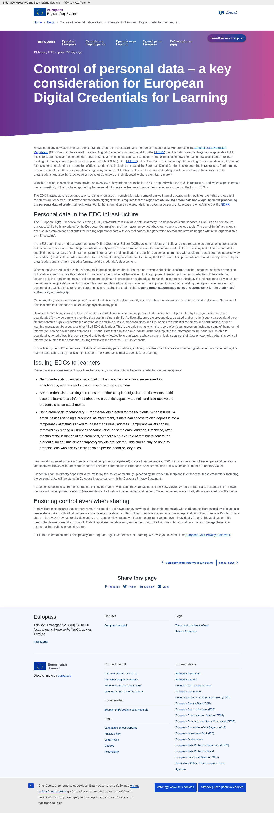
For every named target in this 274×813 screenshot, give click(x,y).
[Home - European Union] (55, 12)
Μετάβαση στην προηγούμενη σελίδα (189, 562)
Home (38, 22)
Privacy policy (113, 733)
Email (166, 586)
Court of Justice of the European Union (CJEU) (203, 697)
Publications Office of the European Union (200, 763)
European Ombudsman (189, 739)
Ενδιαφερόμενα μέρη (181, 43)
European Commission (188, 691)
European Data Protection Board (194, 751)
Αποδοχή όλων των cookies (175, 787)
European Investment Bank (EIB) (194, 733)
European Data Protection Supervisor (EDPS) (202, 745)
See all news (227, 562)
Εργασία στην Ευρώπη (126, 43)
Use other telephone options (121, 679)
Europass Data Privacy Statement (207, 535)
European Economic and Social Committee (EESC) (205, 721)
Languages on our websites (121, 727)
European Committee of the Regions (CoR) (200, 727)
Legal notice (112, 739)
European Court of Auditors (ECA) (195, 709)
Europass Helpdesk (116, 625)
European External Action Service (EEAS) (199, 715)
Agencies (180, 769)
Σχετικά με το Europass (152, 43)
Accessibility (41, 641)
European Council (185, 679)
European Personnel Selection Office (197, 757)
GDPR (225, 204)
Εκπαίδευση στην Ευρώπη (96, 43)
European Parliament (187, 673)
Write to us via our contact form (123, 685)
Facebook (114, 586)
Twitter (132, 586)
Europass (45, 617)
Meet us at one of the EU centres (124, 691)
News (51, 22)
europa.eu (64, 675)
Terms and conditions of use (192, 625)
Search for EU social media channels (126, 709)
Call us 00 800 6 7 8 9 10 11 (121, 673)
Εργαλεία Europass (69, 43)
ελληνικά (228, 12)
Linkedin (149, 586)
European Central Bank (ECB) (193, 703)
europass (47, 41)
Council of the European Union (193, 685)
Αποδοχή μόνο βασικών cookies (222, 787)
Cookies (109, 745)
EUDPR (159, 152)
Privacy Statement (186, 631)
